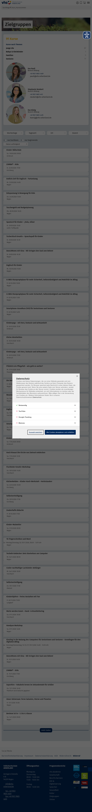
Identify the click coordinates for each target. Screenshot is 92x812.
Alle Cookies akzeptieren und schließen (60, 432)
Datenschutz (37, 397)
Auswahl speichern (35, 432)
